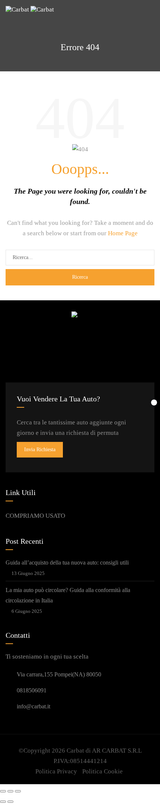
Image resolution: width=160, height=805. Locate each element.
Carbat (75, 750)
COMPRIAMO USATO (35, 515)
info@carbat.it (33, 706)
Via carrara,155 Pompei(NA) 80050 (59, 674)
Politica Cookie (102, 771)
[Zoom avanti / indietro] (18, 791)
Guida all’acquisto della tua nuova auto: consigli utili (67, 562)
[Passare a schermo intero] (10, 791)
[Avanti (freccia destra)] (10, 802)
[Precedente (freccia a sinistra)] (3, 802)
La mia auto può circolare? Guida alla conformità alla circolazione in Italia (68, 595)
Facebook (57, 345)
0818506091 (32, 690)
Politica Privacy (56, 771)
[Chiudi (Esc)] (3, 791)
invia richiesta (39, 449)
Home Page (123, 233)
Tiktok (93, 345)
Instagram (75, 345)
